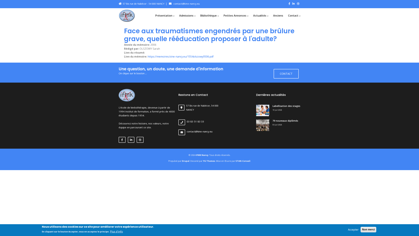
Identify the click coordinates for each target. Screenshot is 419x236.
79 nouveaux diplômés (285, 120)
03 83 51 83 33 (195, 121)
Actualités (260, 15)
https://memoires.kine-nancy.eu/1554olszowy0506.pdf (181, 56)
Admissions (186, 15)
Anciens (278, 15)
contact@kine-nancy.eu (186, 3)
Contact (293, 15)
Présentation (164, 15)
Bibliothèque (208, 15)
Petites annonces (235, 15)
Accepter (353, 229)
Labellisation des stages (286, 106)
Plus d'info (116, 231)
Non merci (368, 229)
